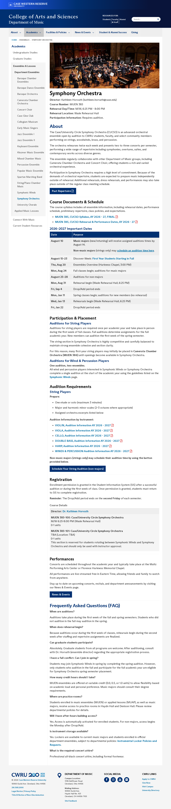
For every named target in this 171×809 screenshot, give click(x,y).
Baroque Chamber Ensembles (26, 80)
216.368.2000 (18, 787)
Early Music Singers (27, 128)
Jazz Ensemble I (25, 134)
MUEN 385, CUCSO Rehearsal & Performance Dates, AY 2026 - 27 (95, 221)
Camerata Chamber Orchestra (27, 102)
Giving (134, 32)
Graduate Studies (22, 58)
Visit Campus (147, 786)
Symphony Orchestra (28, 198)
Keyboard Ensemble (27, 146)
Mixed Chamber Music (29, 158)
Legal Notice (17, 791)
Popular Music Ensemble (30, 170)
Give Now (146, 783)
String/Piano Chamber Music (29, 184)
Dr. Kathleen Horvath (75, 511)
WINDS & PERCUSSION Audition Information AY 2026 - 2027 (92, 451)
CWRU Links (149, 774)
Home (14, 40)
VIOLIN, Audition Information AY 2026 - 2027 (83, 425)
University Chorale (27, 204)
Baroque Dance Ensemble (31, 87)
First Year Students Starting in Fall (113, 258)
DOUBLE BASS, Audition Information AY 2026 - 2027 (87, 440)
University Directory (150, 790)
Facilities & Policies (56, 32)
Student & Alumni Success (113, 32)
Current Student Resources (27, 225)
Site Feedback (71, 801)
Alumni (123, 19)
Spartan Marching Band (29, 176)
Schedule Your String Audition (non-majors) (78, 468)
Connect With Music (24, 219)
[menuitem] (16, 32)
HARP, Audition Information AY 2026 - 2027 (82, 446)
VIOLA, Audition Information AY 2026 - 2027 (82, 430)
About (14, 32)
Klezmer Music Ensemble (30, 152)
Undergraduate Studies (25, 52)
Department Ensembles (27, 72)
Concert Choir (24, 109)
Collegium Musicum (27, 121)
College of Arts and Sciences (43, 16)
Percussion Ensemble (28, 164)
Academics (32, 32)
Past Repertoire (61, 191)
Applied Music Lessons (27, 210)
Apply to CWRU (149, 779)
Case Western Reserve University (32, 780)
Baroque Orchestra (27, 94)
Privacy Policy (30, 791)
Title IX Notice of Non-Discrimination (28, 795)
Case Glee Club (25, 115)
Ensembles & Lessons (24, 66)
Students (107, 19)
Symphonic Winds (26, 192)
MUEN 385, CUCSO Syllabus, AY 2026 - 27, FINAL (85, 216)
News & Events (83, 32)
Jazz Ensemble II (26, 140)
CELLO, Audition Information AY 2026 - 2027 (82, 435)
